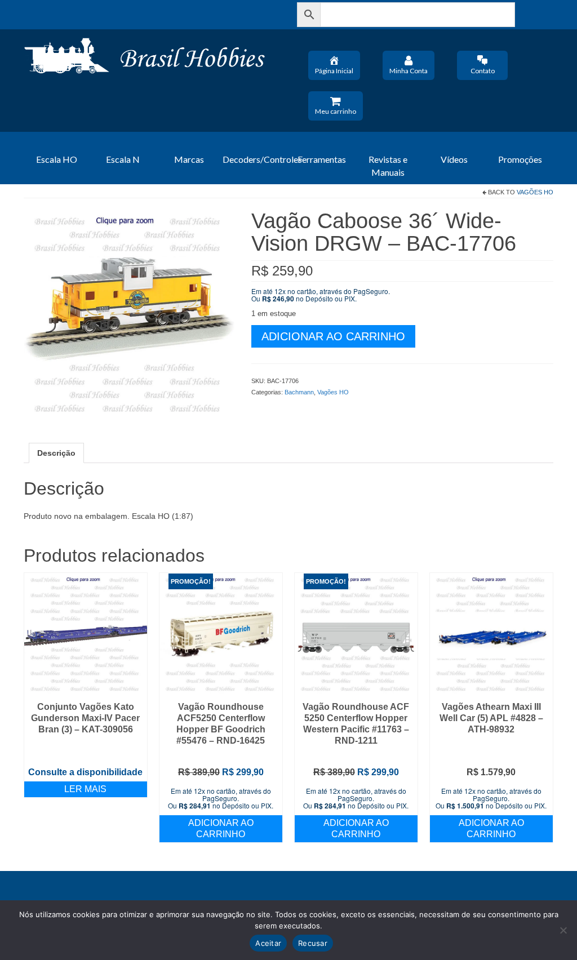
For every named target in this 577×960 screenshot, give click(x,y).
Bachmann (299, 392)
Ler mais (85, 789)
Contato (483, 70)
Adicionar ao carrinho (333, 336)
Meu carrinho (335, 111)
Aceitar (268, 943)
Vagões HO (535, 192)
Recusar (312, 943)
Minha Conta (408, 70)
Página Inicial (334, 70)
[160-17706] (129, 314)
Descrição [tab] (56, 452)
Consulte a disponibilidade (85, 772)
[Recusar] (563, 930)
